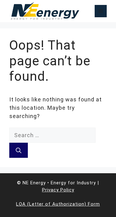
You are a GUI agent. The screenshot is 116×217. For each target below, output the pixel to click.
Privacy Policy (58, 190)
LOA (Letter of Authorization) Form (58, 204)
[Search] (18, 150)
